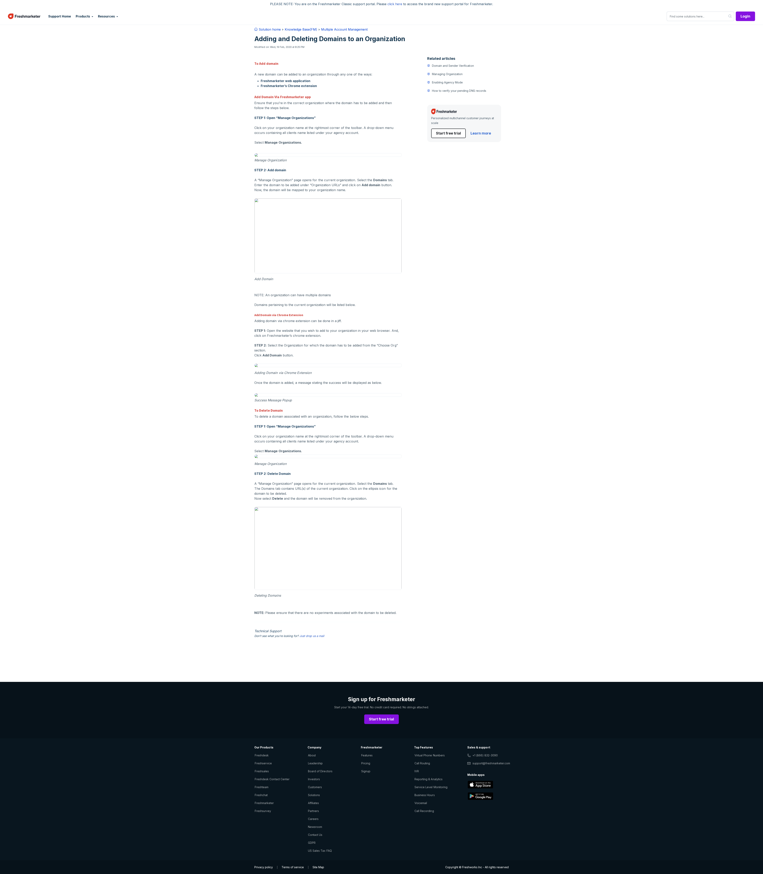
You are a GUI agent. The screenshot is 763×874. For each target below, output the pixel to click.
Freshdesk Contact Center (272, 779)
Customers (315, 787)
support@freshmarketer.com (491, 763)
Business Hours (424, 795)
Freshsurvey (263, 811)
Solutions (314, 795)
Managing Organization (447, 74)
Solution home (269, 29)
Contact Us (315, 834)
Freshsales (262, 771)
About (312, 755)
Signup (365, 771)
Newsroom (315, 827)
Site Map (318, 867)
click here (394, 4)
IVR (416, 771)
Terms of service (293, 867)
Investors (314, 779)
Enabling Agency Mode (447, 82)
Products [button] (83, 16)
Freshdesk (262, 755)
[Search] (730, 16)
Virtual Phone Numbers (429, 755)
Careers (313, 819)
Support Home (59, 16)
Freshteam (261, 787)
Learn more (481, 133)
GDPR (312, 842)
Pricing (365, 763)
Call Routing (422, 763)
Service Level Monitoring (430, 787)
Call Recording (424, 811)
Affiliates (313, 803)
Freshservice (263, 763)
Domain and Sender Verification (453, 65)
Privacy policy (263, 867)
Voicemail (420, 803)
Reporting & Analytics (428, 779)
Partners (313, 811)
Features (367, 755)
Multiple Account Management (344, 29)
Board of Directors (320, 771)
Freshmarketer (264, 803)
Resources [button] (106, 16)
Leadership (315, 763)
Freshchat (261, 795)
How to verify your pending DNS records (459, 90)
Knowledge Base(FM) (301, 29)
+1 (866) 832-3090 (485, 755)
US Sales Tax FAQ (320, 850)
